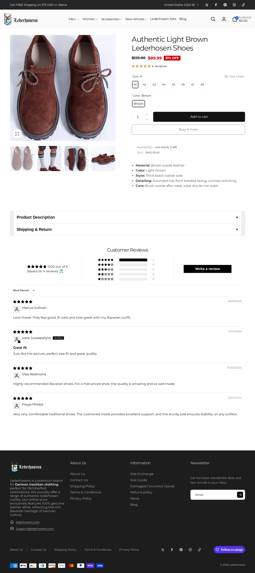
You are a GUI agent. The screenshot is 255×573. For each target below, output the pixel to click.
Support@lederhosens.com (35, 528)
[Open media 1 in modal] (63, 88)
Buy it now (188, 129)
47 (192, 84)
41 (135, 84)
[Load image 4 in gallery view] (103, 158)
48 (202, 84)
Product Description (127, 217)
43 (154, 84)
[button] (74, 19)
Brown (138, 103)
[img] (22, 302)
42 (144, 84)
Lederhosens (237, 564)
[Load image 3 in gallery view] (76, 158)
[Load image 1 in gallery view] (22, 158)
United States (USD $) (179, 5)
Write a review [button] (207, 269)
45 (173, 84)
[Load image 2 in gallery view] (49, 158)
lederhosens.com (28, 522)
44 (164, 84)
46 (183, 84)
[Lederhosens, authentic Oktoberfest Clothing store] (26, 471)
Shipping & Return (127, 229)
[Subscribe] (240, 495)
